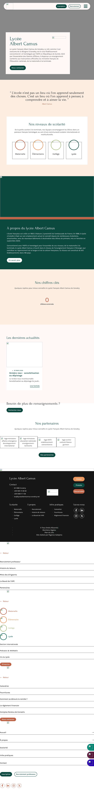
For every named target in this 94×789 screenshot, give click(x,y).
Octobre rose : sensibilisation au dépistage (24, 374)
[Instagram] (76, 516)
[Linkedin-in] (82, 510)
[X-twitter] (82, 516)
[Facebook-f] (76, 510)
